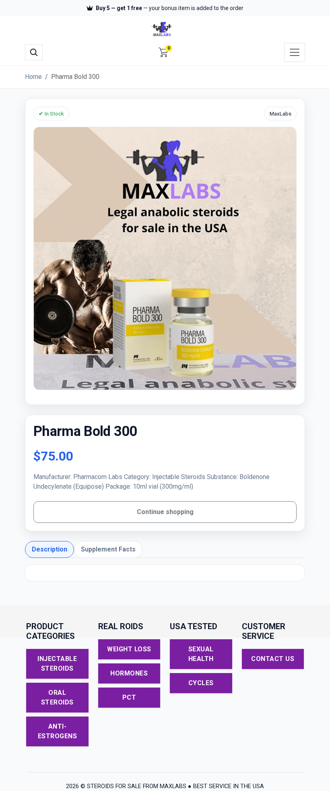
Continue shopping (165, 512)
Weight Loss (129, 649)
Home (33, 77)
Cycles (201, 683)
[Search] (34, 52)
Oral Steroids (57, 697)
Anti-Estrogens (57, 731)
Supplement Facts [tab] (108, 549)
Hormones (129, 673)
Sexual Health (201, 654)
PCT (129, 697)
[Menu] (294, 52)
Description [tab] (49, 549)
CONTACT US (272, 659)
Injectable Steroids (57, 663)
